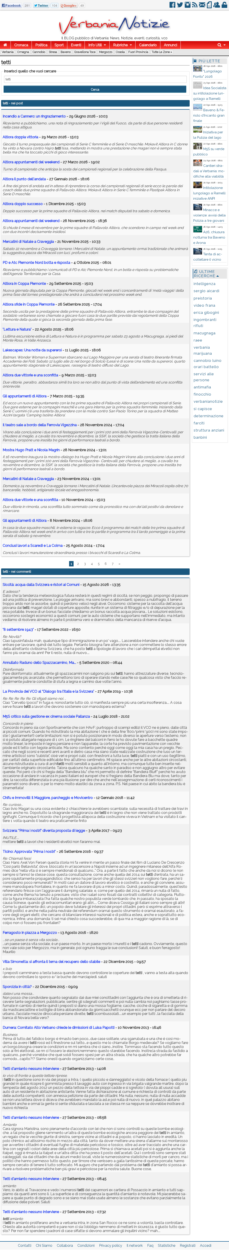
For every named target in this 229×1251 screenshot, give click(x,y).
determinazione (209, 416)
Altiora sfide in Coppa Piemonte (29, 304)
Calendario (148, 45)
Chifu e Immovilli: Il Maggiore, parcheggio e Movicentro (48, 798)
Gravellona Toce (84, 52)
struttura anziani (209, 430)
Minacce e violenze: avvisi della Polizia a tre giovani (209, 215)
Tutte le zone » (162, 52)
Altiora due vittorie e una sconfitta (30, 375)
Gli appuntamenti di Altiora (25, 396)
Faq (150, 1245)
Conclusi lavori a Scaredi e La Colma (33, 545)
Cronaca (21, 45)
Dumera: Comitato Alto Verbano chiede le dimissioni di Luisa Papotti (58, 1027)
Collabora (65, 1245)
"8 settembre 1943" (18, 629)
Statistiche (166, 1245)
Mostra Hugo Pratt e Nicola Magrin (31, 450)
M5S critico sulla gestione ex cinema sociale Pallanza (46, 716)
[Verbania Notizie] (114, 34)
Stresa (53, 52)
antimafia (202, 387)
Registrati (187, 1245)
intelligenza (205, 283)
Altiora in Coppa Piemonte (24, 283)
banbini (200, 437)
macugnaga (205, 333)
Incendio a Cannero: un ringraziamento (34, 116)
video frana (204, 305)
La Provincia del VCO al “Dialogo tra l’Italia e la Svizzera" (48, 691)
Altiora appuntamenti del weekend (31, 162)
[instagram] (188, 6)
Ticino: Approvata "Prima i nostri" (29, 851)
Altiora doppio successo (23, 204)
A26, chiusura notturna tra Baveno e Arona (209, 237)
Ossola (120, 52)
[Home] (5, 45)
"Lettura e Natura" (17, 329)
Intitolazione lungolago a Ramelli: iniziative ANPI (209, 193)
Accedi (205, 1245)
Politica (41, 45)
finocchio (202, 394)
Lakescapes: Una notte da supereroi (32, 350)
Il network (135, 1245)
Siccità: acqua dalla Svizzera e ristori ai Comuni (41, 585)
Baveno (66, 52)
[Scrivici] (202, 6)
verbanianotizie (208, 401)
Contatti (24, 1245)
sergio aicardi (206, 291)
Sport (59, 45)
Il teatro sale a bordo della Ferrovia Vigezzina (40, 425)
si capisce (203, 409)
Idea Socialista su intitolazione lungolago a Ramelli (209, 93)
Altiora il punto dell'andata (24, 179)
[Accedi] (225, 6)
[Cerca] (221, 45)
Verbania (8, 52)
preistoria (203, 298)
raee (198, 340)
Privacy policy (110, 1245)
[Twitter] (180, 6)
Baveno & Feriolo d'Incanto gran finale (209, 115)
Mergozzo (105, 52)
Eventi (76, 45)
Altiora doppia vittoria (20, 137)
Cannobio (39, 52)
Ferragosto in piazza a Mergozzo (30, 932)
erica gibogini (206, 312)
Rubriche (120, 45)
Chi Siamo (44, 1245)
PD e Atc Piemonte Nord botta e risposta (36, 262)
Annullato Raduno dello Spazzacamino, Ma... (39, 662)
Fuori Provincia (138, 52)
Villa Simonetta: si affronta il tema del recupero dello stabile (51, 962)
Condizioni (86, 1245)
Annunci (170, 45)
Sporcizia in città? (17, 987)
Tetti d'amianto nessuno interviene (31, 1069)
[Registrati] (217, 6)
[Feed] (195, 6)
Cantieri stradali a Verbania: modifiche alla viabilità (209, 171)
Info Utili (95, 45)
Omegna (23, 52)
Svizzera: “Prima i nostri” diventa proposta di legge (44, 830)
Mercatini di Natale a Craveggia (28, 241)
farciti (199, 423)
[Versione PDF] (209, 6)
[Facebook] (173, 6)
